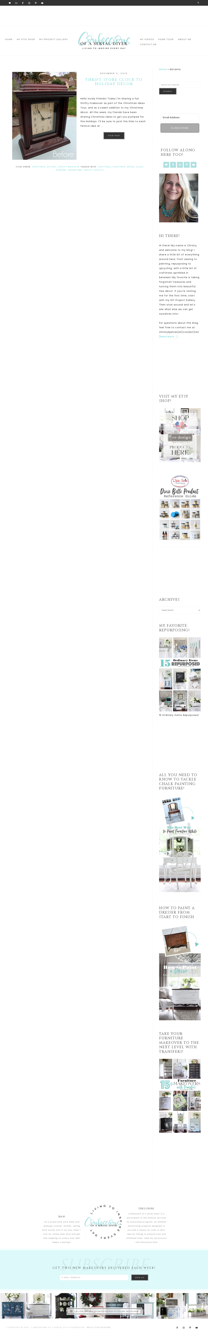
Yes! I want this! (79, 708)
